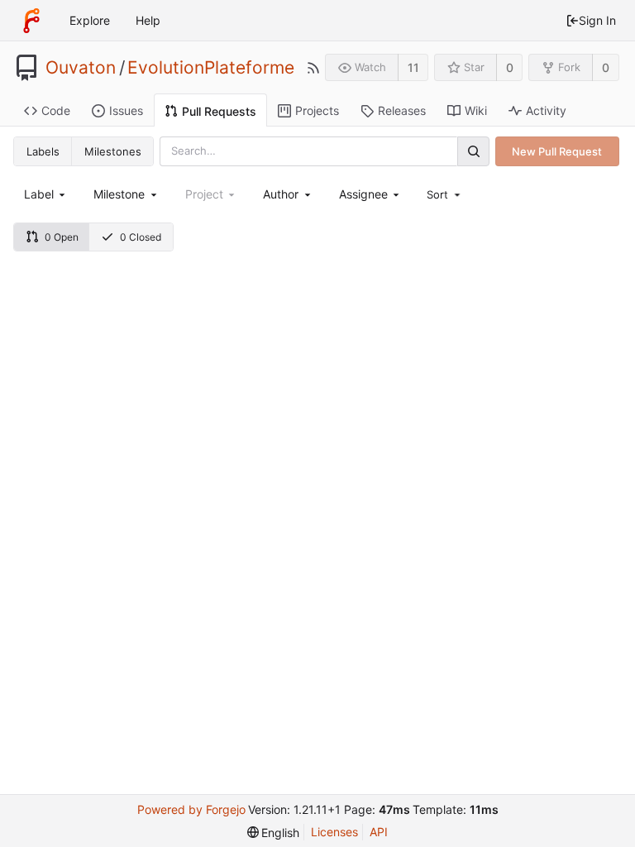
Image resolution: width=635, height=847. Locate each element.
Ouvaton (80, 68)
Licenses (334, 832)
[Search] (473, 150)
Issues (126, 110)
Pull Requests (219, 111)
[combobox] (46, 194)
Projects (317, 110)
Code (55, 110)
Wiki (476, 110)
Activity (546, 110)
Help (148, 20)
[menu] (445, 194)
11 (413, 67)
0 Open (62, 237)
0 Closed (140, 237)
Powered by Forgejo (191, 809)
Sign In (597, 20)
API (379, 832)
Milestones (112, 151)
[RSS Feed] (313, 67)
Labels (43, 151)
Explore (89, 20)
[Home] (31, 21)
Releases (402, 110)
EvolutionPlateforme (210, 68)
